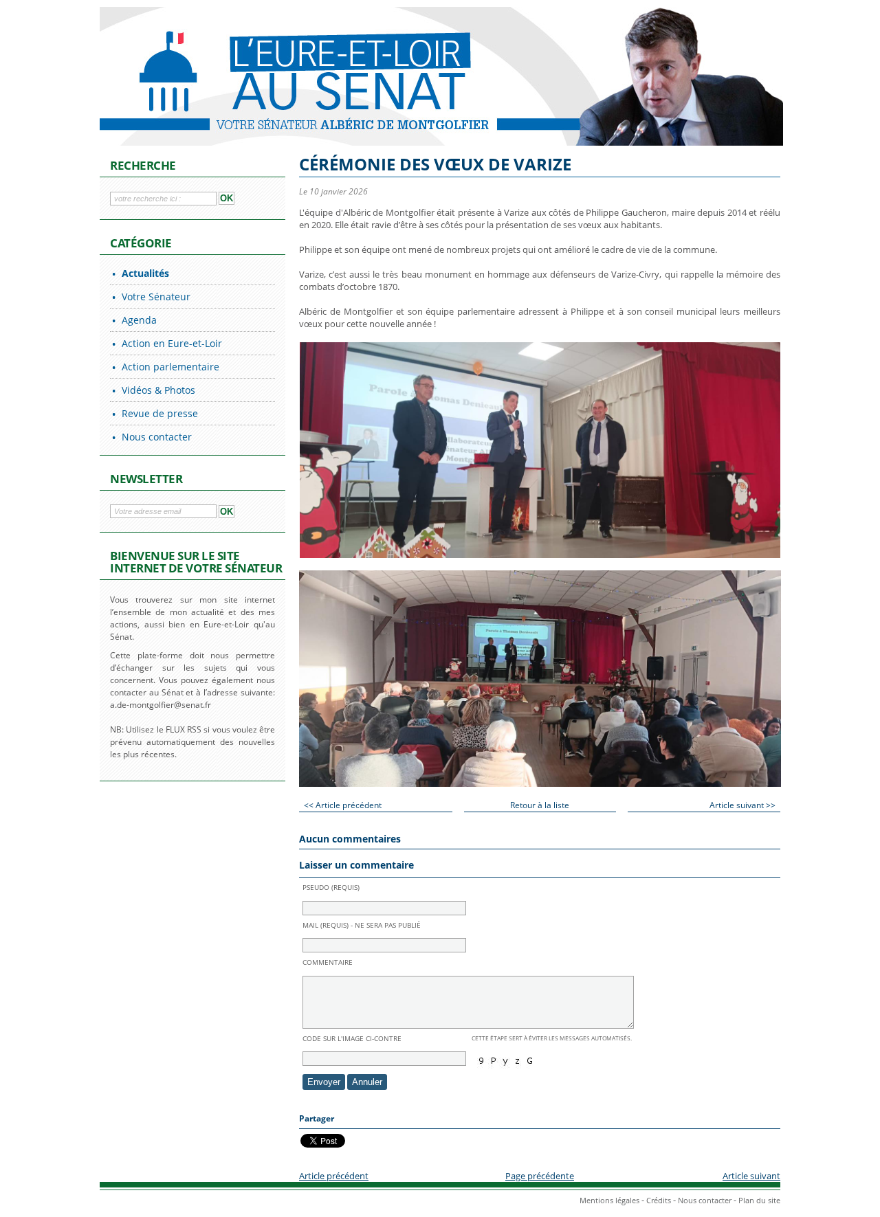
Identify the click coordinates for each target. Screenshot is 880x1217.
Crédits (658, 1200)
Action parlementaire (170, 366)
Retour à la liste (539, 805)
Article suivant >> (743, 805)
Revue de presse (160, 413)
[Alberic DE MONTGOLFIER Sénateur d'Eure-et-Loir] (271, 75)
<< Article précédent (343, 805)
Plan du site (759, 1200)
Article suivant (751, 1176)
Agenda (139, 319)
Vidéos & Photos (158, 390)
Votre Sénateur (156, 296)
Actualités (145, 273)
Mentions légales (609, 1200)
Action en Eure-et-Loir (172, 343)
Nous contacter (157, 436)
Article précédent (333, 1176)
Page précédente (539, 1176)
